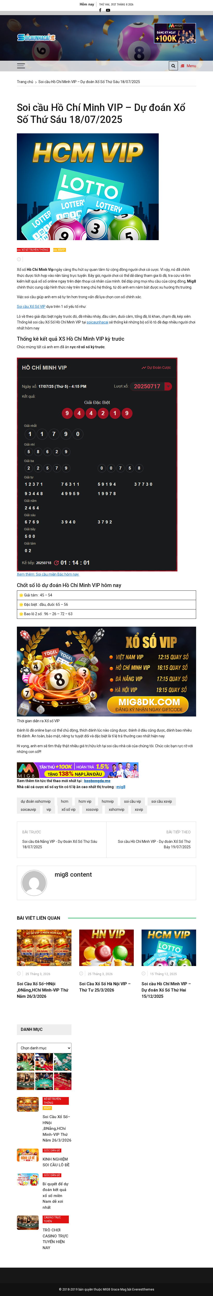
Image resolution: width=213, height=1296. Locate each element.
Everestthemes (143, 1289)
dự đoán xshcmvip (36, 801)
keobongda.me (97, 781)
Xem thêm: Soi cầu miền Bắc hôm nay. (48, 574)
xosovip (92, 809)
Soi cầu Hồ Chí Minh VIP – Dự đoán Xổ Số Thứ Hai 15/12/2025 (166, 990)
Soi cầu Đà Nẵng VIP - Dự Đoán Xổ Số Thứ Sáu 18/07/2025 (59, 844)
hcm (64, 801)
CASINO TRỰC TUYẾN (52, 1219)
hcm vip (85, 801)
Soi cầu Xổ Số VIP (31, 306)
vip (48, 809)
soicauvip (28, 809)
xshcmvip (116, 809)
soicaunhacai (97, 322)
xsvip (139, 809)
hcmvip (108, 801)
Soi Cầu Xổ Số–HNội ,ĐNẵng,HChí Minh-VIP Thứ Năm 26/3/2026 (42, 990)
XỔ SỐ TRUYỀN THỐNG (35, 249)
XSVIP (61, 249)
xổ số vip (69, 809)
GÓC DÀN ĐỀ (52, 1150)
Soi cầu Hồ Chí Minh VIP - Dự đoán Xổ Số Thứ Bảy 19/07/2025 (154, 844)
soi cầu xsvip (161, 801)
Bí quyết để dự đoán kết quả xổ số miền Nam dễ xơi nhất (55, 1196)
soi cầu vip (132, 801)
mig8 (120, 787)
